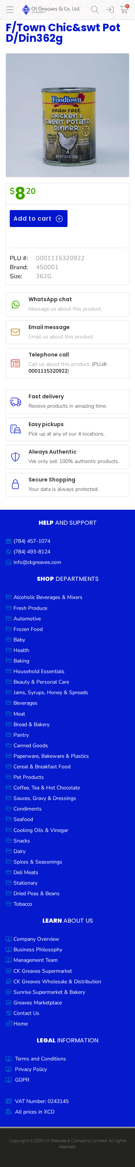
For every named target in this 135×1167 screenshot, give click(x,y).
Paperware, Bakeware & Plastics (51, 756)
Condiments (28, 808)
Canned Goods (31, 745)
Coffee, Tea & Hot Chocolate (47, 787)
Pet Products (29, 777)
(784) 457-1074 (32, 541)
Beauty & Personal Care (41, 682)
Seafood (23, 819)
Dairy (20, 851)
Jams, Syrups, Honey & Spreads (51, 692)
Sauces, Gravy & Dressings (45, 798)
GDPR (22, 1079)
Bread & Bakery (32, 724)
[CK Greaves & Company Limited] (51, 10)
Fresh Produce (30, 608)
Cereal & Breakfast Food (42, 766)
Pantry (21, 735)
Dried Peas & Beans (37, 893)
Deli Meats (26, 872)
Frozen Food (28, 629)
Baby (19, 639)
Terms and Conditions (40, 1058)
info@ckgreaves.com (37, 562)
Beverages (26, 703)
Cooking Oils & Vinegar (41, 830)
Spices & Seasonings (38, 861)
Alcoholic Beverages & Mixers (48, 597)
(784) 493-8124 (32, 551)
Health (21, 650)
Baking (21, 660)
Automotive (27, 618)
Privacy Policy (31, 1069)
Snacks (22, 840)
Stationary (26, 883)
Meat (19, 714)
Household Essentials (39, 671)
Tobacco (23, 904)
